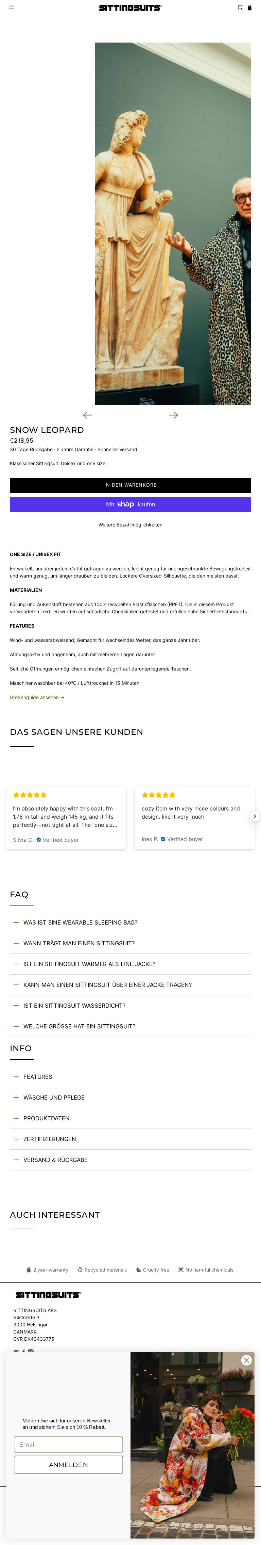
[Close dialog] (246, 1360)
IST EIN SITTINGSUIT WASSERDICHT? (74, 1005)
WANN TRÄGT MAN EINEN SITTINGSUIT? (79, 943)
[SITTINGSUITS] (130, 8)
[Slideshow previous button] (6, 816)
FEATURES (37, 1076)
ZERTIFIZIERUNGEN (49, 1139)
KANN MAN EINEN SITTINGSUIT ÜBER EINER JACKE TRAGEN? (107, 984)
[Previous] (87, 415)
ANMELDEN (68, 1464)
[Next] (174, 415)
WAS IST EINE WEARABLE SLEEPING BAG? (80, 922)
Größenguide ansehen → (37, 697)
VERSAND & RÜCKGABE (55, 1159)
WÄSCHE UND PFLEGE (54, 1097)
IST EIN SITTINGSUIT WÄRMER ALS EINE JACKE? (89, 964)
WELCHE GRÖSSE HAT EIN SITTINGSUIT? (79, 1026)
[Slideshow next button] (254, 816)
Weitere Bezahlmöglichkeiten (130, 524)
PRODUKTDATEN (46, 1118)
